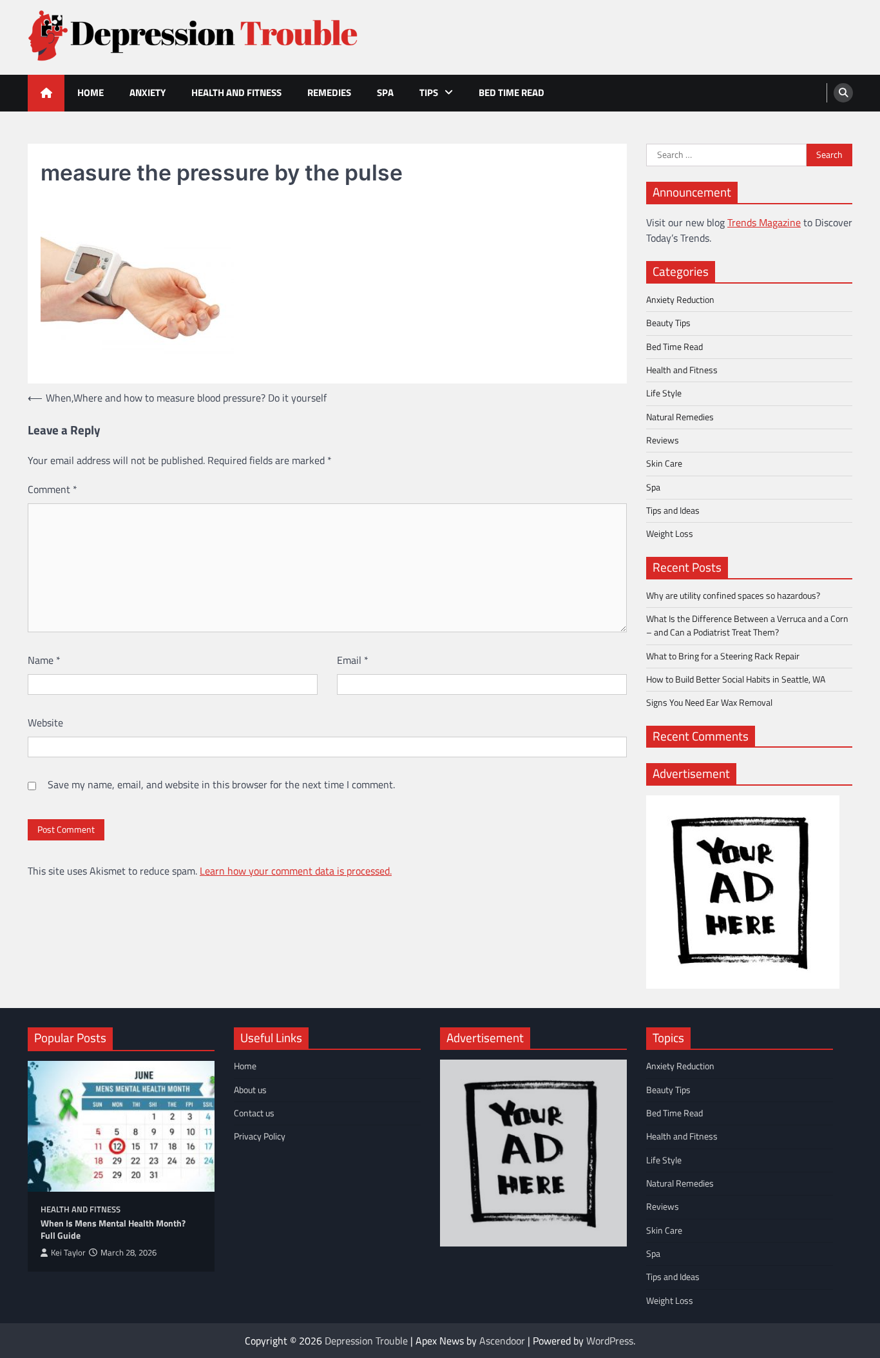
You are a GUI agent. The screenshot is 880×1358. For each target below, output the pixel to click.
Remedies (329, 92)
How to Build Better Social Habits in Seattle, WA (735, 679)
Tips (428, 92)
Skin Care (664, 463)
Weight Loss (669, 534)
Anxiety (147, 92)
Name (44, 660)
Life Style (664, 393)
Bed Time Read (511, 92)
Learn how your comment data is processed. (296, 870)
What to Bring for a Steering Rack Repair (722, 656)
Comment (52, 489)
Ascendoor (502, 1340)
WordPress (609, 1340)
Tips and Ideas (673, 510)
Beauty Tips (668, 323)
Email (352, 660)
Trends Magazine (764, 222)
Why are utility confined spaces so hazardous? (733, 595)
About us (250, 1090)
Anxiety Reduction (680, 300)
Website (45, 722)
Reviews (662, 440)
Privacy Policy (259, 1136)
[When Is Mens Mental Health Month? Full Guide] (121, 1126)
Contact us (254, 1113)
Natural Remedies (680, 417)
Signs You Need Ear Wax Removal (709, 702)
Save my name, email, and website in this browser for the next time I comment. (221, 784)
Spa (385, 92)
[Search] (843, 92)
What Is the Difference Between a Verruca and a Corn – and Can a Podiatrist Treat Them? (747, 625)
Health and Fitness (236, 92)
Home (90, 92)
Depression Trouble (366, 1340)
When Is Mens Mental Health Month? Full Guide (113, 1229)
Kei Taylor (68, 1252)
